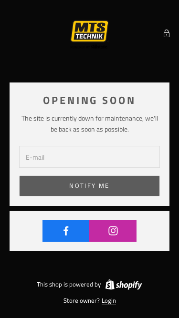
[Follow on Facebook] (66, 230)
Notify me (89, 185)
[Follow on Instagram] (113, 230)
